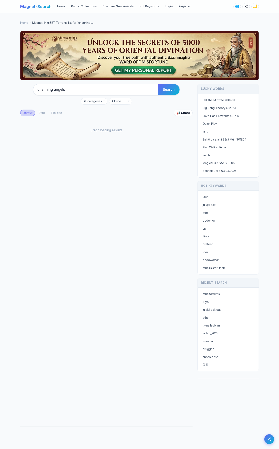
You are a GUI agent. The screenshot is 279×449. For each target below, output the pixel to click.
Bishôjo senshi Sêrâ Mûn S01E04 (224, 139)
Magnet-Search (35, 6)
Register (184, 6)
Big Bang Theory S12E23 (219, 108)
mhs (205, 131)
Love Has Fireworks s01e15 (221, 116)
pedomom (209, 220)
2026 (206, 197)
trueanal (208, 341)
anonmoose (211, 357)
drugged (208, 349)
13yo (206, 302)
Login (169, 6)
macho (207, 155)
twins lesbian (211, 325)
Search (169, 89)
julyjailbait (209, 204)
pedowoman (211, 260)
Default (27, 113)
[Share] (246, 6)
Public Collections (84, 6)
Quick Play (210, 123)
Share (183, 113)
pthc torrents (211, 294)
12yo (206, 236)
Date (42, 113)
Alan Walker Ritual (215, 147)
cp (204, 228)
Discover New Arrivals (118, 6)
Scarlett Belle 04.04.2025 (220, 170)
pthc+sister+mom (214, 268)
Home (61, 6)
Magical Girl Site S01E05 (219, 163)
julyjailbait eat (212, 309)
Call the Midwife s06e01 (219, 100)
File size (56, 113)
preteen (208, 244)
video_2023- (211, 333)
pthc (206, 212)
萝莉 (205, 364)
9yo (205, 252)
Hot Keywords (149, 6)
